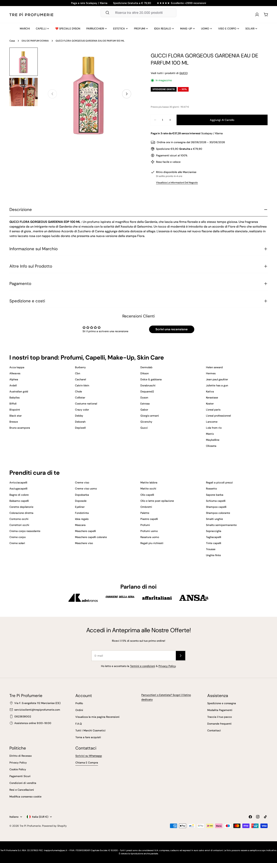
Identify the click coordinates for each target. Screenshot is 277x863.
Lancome (211, 421)
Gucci (144, 427)
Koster (210, 403)
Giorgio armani (149, 415)
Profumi (145, 525)
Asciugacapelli (18, 488)
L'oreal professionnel (218, 415)
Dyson (144, 397)
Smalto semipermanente (221, 525)
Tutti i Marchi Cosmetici (90, 730)
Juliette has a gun (217, 385)
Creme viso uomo (86, 488)
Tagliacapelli (213, 537)
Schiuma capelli (216, 501)
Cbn (77, 373)
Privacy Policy (167, 666)
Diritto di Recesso (20, 755)
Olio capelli (147, 494)
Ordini (79, 710)
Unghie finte (213, 555)
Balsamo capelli (19, 501)
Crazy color (82, 409)
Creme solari (17, 543)
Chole (78, 391)
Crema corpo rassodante (24, 531)
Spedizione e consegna (221, 703)
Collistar (80, 397)
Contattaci (214, 730)
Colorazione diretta (21, 513)
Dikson (144, 373)
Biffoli (13, 403)
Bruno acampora (19, 427)
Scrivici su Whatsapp (88, 755)
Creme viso (82, 482)
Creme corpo (17, 537)
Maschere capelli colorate (91, 537)
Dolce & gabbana (151, 379)
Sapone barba (214, 494)
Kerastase (212, 397)
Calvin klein (82, 385)
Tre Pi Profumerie (30, 825)
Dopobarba (82, 494)
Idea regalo (82, 519)
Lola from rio (214, 427)
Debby (79, 415)
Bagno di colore (19, 494)
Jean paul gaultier (217, 379)
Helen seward (214, 367)
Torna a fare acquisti (88, 737)
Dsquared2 (147, 391)
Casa (12, 40)
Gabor (144, 409)
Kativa (210, 391)
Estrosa (145, 403)
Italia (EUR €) (40, 816)
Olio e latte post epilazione (157, 501)
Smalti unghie (214, 519)
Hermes (211, 373)
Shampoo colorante (218, 513)
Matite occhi (148, 488)
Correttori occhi (19, 525)
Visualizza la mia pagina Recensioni (97, 717)
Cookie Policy (17, 769)
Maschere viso (84, 543)
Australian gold (18, 391)
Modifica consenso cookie (25, 796)
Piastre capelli (149, 519)
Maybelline (212, 440)
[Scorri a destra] (126, 93)
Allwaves (14, 373)
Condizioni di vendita (22, 783)
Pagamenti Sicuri (20, 776)
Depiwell (80, 427)
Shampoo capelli (216, 507)
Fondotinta (82, 513)
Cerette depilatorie (21, 507)
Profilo (79, 703)
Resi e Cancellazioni (21, 789)
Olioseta (211, 446)
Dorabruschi (147, 385)
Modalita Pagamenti (219, 710)
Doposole (80, 501)
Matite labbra (148, 482)
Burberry (80, 367)
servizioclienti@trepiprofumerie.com (37, 709)
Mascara (80, 525)
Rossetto (211, 488)
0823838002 (22, 716)
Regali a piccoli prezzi (219, 482)
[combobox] (138, 12)
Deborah (80, 421)
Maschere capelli (85, 531)
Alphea (13, 379)
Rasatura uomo (149, 537)
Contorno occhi (18, 519)
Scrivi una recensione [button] (171, 329)
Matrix (210, 433)
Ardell (13, 385)
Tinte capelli (213, 543)
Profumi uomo (149, 531)
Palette (144, 513)
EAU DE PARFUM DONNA (35, 40)
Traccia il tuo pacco (219, 717)
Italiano (13, 816)
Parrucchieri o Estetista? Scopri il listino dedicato (166, 697)
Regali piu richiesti (151, 543)
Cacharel (80, 379)
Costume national (86, 403)
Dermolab (146, 367)
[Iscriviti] (180, 655)
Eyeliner (80, 507)
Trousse (210, 549)
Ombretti (146, 507)
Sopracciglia (213, 531)
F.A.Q (78, 723)
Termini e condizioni (142, 666)
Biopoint (14, 409)
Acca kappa (16, 367)
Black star (15, 415)
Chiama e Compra (86, 762)
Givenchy (146, 421)
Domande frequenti (219, 723)
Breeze (13, 421)
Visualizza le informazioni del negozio (177, 182)
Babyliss (14, 397)
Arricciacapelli (18, 482)
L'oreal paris (213, 409)
